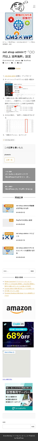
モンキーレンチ (24, 436)
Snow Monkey (7, 436)
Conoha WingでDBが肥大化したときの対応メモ (19, 288)
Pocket (17, 68)
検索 (32, 271)
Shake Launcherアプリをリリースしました (18, 281)
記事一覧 (9, 160)
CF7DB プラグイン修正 (12, 291)
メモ (15, 63)
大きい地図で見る (7, 379)
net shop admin (10, 76)
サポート (7, 63)
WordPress (27, 60)
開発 (20, 63)
